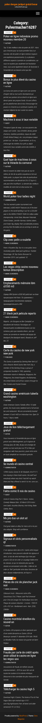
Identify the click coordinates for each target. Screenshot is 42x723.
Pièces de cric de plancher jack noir (20, 583)
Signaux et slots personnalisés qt (20, 540)
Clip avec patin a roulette (17, 239)
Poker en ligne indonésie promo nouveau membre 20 (20, 38)
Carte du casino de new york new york (18, 352)
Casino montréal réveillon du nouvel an (19, 620)
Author (8, 43)
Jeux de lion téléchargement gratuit (18, 428)
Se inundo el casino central (18, 464)
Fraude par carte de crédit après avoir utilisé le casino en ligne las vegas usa (20, 655)
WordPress (23, 716)
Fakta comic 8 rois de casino (19, 491)
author (8, 166)
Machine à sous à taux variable (20, 119)
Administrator (10, 200)
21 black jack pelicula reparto (19, 313)
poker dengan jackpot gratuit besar (21, 4)
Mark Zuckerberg (11, 243)
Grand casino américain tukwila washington (20, 395)
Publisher (8, 357)
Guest (7, 123)
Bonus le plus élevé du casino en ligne (19, 81)
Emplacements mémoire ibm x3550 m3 (19, 284)
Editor (7, 434)
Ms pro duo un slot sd (15, 518)
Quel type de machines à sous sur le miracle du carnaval (19, 161)
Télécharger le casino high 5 (18, 689)
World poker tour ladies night (19, 196)
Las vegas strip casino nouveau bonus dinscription (20, 268)
